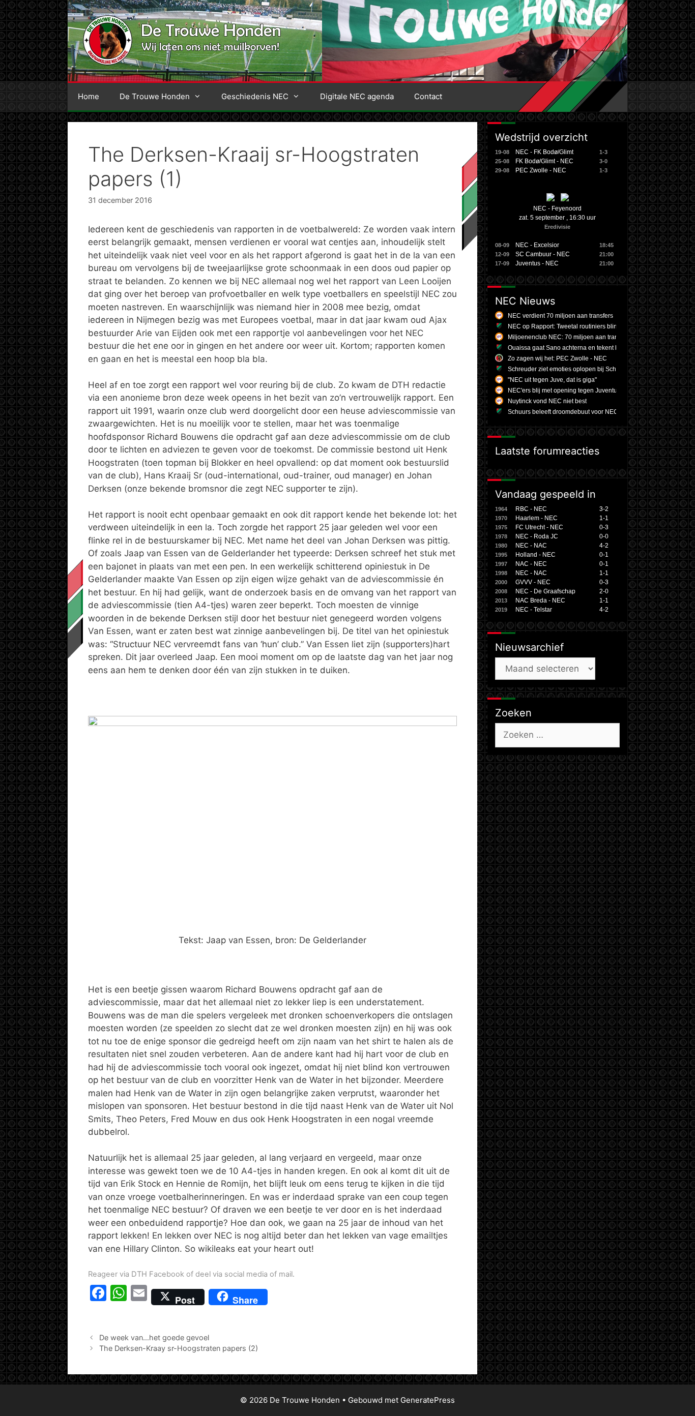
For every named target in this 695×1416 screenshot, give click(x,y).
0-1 (604, 554)
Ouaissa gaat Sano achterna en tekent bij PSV (571, 347)
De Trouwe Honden (155, 96)
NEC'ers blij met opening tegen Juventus (564, 390)
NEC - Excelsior (537, 245)
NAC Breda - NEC (540, 600)
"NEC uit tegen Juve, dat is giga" (552, 379)
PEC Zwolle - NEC (540, 170)
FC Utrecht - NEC (539, 527)
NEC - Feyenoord (557, 208)
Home (88, 96)
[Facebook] (98, 1297)
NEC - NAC (531, 545)
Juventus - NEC (537, 263)
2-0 (604, 591)
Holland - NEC (535, 554)
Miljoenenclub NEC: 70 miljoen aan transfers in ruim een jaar (592, 337)
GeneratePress (427, 1400)
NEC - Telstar (533, 609)
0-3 (604, 527)
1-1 (604, 518)
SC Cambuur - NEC (542, 254)
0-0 (604, 536)
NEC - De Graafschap (545, 591)
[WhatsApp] (118, 1297)
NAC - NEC (531, 563)
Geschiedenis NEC (254, 96)
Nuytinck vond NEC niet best (547, 401)
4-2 (604, 545)
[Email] (139, 1297)
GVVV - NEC (533, 582)
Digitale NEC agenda (357, 96)
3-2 (604, 509)
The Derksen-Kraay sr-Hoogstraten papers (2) (178, 1348)
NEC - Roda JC (536, 536)
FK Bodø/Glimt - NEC (544, 161)
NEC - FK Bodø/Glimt (544, 152)
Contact (428, 96)
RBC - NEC (531, 509)
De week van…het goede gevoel (154, 1337)
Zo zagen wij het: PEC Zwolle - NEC (557, 358)
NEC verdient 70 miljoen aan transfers (560, 315)
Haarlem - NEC (536, 518)
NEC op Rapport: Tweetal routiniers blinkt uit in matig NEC (588, 326)
